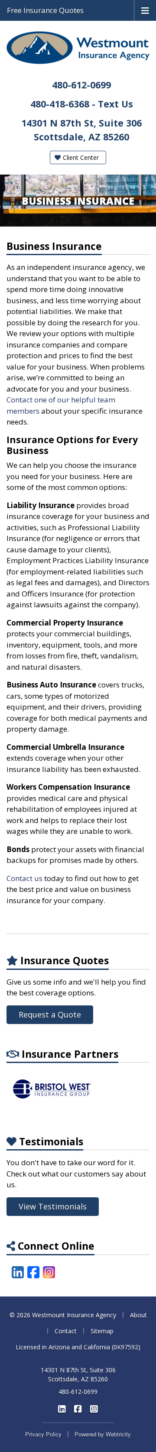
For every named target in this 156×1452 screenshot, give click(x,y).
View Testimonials (53, 1206)
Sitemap (102, 1331)
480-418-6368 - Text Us (81, 103)
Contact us (24, 878)
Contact (66, 1331)
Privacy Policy (43, 1434)
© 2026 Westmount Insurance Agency (63, 1315)
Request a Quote (50, 1014)
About (138, 1315)
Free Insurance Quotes (45, 10)
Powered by (103, 1434)
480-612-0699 (81, 84)
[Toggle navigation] (145, 10)
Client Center (80, 157)
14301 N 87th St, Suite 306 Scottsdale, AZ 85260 (78, 1374)
